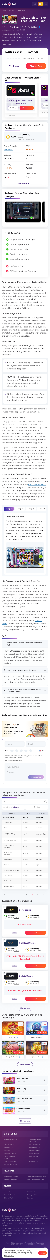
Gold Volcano (8, 875)
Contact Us (31, 1192)
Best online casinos (10, 1139)
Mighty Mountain (10, 886)
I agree (42, 1253)
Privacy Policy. (9, 1256)
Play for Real (36, 66)
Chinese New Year (10, 840)
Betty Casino (25, 910)
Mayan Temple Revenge (9, 846)
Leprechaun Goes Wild (12, 870)
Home (4, 11)
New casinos (8, 1147)
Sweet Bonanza (23, 1109)
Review (14, 933)
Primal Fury (21, 1089)
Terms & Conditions (10, 1195)
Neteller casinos (34, 1150)
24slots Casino (26, 976)
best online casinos (37, 484)
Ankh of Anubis (9, 865)
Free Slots (11, 11)
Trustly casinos (34, 1153)
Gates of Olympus (24, 1099)
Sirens (6, 828)
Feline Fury (8, 859)
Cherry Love (8, 822)
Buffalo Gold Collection (8, 853)
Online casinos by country (10, 1157)
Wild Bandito (22, 1079)
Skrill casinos (33, 1156)
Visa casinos (33, 1161)
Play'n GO (8, 149)
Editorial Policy (9, 1198)
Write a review (36, 777)
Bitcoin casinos (34, 1144)
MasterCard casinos (10, 1164)
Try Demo (14, 66)
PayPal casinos (34, 1147)
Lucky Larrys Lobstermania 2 (9, 834)
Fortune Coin (8, 881)
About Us (7, 1192)
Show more (25, 1008)
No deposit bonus (10, 1153)
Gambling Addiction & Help (36, 1176)
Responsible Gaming (11, 1176)
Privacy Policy (32, 1195)
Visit (35, 933)
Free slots (7, 1150)
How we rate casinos (11, 1179)
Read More (6, 45)
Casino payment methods (35, 1140)
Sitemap (30, 1198)
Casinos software (10, 1161)
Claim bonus (26, 108)
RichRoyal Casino (27, 943)
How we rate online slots (35, 1179)
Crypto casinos (9, 1144)
